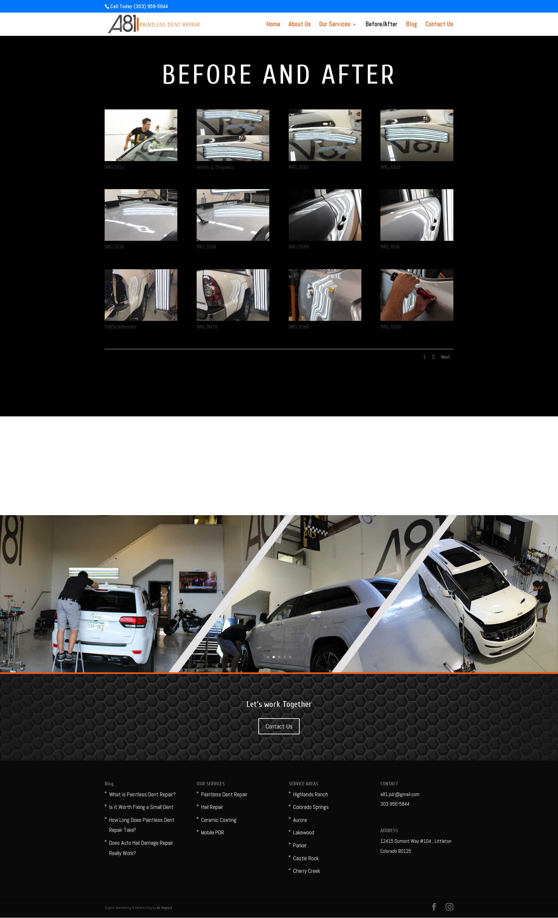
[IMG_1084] (325, 238)
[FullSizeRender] (141, 318)
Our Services (335, 25)
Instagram (233, 481)
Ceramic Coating (218, 819)
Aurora (300, 819)
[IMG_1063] (325, 159)
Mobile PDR (212, 832)
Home (273, 25)
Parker (300, 845)
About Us (300, 25)
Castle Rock (306, 858)
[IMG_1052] (141, 159)
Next (445, 356)
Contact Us (439, 25)
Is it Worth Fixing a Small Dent (141, 807)
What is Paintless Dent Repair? (142, 794)
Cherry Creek (306, 870)
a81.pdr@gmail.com (399, 794)
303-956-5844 (394, 804)
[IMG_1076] (141, 238)
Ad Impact (164, 907)
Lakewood (303, 832)
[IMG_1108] (233, 238)
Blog (411, 25)
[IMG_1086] (325, 318)
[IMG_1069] (416, 159)
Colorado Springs (311, 807)
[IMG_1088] (416, 318)
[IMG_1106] (416, 238)
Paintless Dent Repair (224, 794)
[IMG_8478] (233, 318)
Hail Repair (212, 807)
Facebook (325, 481)
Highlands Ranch (310, 794)
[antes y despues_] (233, 159)
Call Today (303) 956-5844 (139, 6)
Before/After (382, 25)
